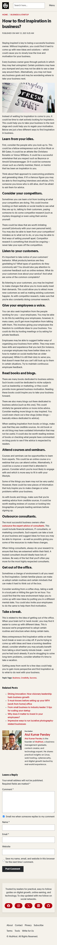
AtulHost (39, 742)
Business (16, 678)
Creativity (25, 678)
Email (5, 834)
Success (33, 678)
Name (6, 822)
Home (5, 15)
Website (6, 847)
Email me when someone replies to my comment (30, 817)
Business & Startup (20, 15)
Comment (8, 789)
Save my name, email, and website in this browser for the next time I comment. (30, 860)
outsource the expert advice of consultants (23, 526)
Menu (52, 5)
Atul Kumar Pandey (37, 734)
